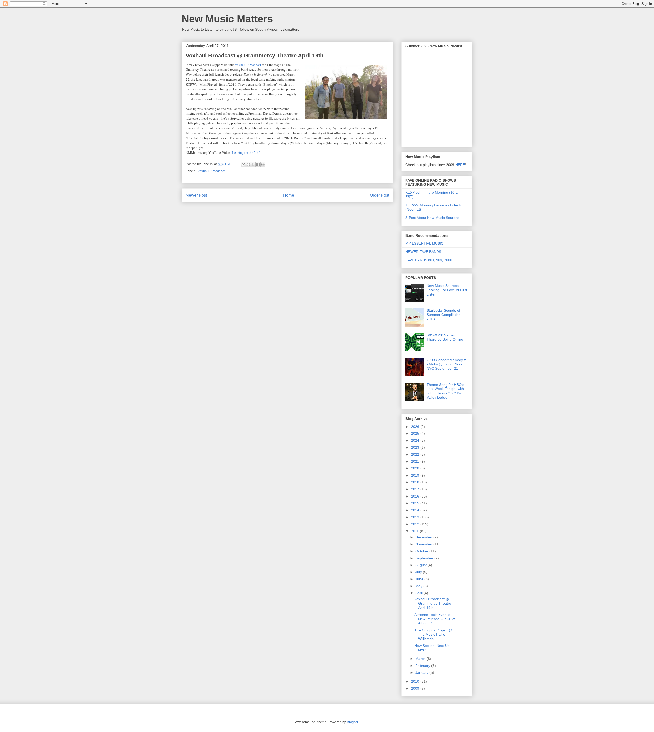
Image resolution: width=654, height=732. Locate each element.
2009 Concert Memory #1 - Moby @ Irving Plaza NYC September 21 (447, 364)
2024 (415, 440)
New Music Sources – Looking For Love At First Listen (447, 290)
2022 (415, 454)
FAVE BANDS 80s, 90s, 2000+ (429, 260)
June (419, 579)
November (424, 544)
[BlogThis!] (248, 164)
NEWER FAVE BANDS (423, 252)
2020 (415, 468)
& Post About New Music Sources (432, 218)
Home (288, 195)
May (419, 586)
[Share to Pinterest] (262, 164)
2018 (415, 482)
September (424, 558)
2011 (415, 531)
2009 (415, 688)
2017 (415, 489)
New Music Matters (227, 19)
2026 (415, 426)
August (421, 565)
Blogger (352, 722)
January (422, 672)
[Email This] (243, 164)
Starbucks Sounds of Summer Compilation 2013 (444, 314)
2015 (415, 503)
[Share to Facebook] (258, 164)
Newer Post (196, 195)
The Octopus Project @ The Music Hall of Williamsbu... (433, 634)
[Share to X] (253, 164)
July (419, 572)
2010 (415, 681)
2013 (415, 517)
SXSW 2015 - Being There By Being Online (445, 337)
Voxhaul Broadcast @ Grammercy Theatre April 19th (432, 603)
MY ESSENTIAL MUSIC (424, 243)
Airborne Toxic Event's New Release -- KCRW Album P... (434, 618)
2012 (415, 524)
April (419, 593)
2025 (415, 433)
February (423, 666)
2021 (415, 461)
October (422, 551)
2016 (415, 496)
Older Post (379, 195)
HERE (460, 165)
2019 (415, 475)
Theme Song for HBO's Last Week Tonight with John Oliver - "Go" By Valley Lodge (445, 391)
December (424, 537)
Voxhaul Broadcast (211, 171)
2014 (415, 510)
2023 (415, 447)
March (421, 659)
